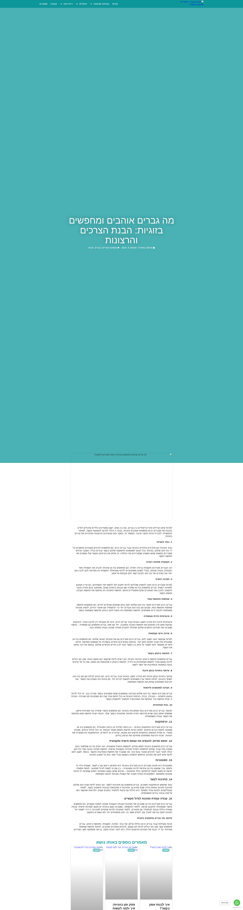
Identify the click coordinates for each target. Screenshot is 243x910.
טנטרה (53, 4)
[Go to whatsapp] (237, 903)
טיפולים (83, 4)
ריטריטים (68, 4)
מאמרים (43, 4)
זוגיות (91, 247)
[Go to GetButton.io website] (237, 907)
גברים (98, 247)
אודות (115, 4)
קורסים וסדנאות (101, 4)
